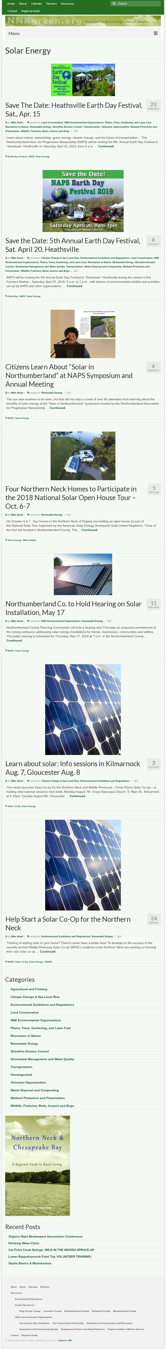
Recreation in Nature (17, 127)
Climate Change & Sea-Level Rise (60, 258)
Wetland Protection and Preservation (38, 1098)
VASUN (48, 962)
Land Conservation (52, 122)
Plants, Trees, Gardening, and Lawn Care (128, 122)
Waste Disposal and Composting (103, 266)
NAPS (32, 156)
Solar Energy (43, 156)
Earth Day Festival (17, 156)
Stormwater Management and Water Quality (40, 266)
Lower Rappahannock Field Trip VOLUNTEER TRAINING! (50, 1256)
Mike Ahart (17, 122)
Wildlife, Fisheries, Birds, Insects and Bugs (45, 131)
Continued (106, 146)
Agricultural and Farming (29, 989)
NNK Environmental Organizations (84, 122)
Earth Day (13, 296)
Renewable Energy (40, 127)
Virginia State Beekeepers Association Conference (45, 1236)
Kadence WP (65, 1340)
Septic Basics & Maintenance (29, 1263)
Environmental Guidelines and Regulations (104, 258)
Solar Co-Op (14, 806)
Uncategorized (21, 1074)
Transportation (91, 127)
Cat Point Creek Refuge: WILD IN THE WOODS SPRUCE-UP (51, 1250)
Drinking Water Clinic (23, 1243)
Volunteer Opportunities (115, 127)
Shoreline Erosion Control (67, 127)
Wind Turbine (30, 540)
